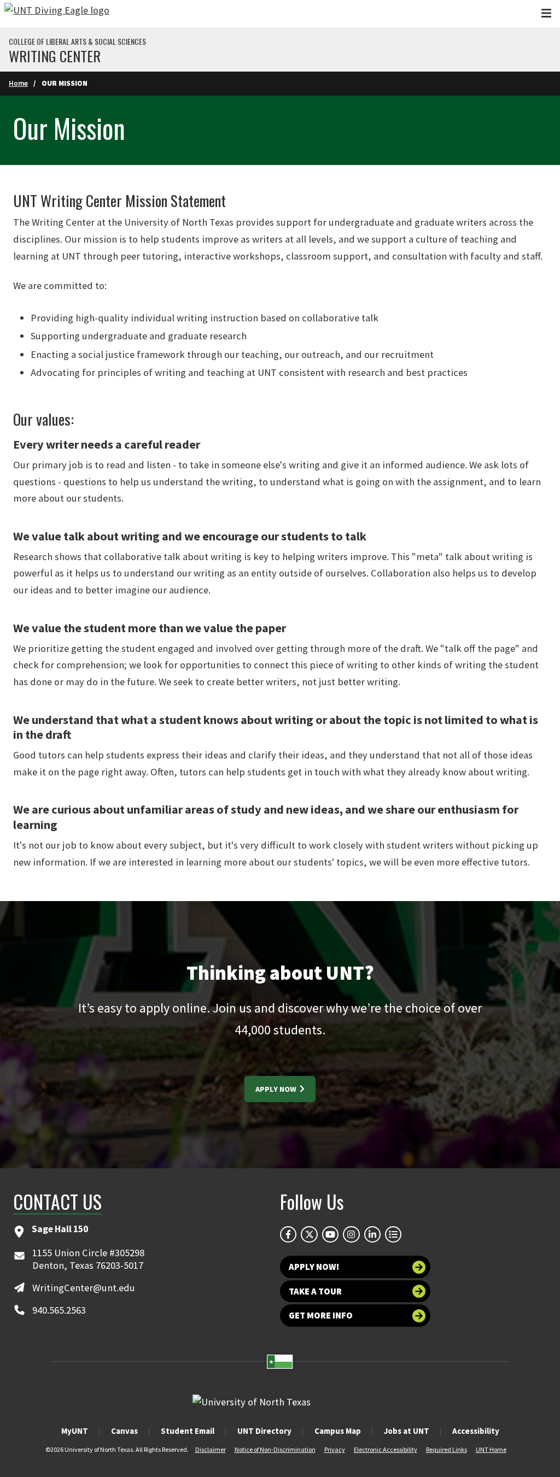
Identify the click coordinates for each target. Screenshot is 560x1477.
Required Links (446, 1449)
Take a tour (315, 1291)
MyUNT (74, 1431)
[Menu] (546, 13)
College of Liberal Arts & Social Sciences (77, 41)
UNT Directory (264, 1431)
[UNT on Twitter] (309, 1234)
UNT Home (491, 1449)
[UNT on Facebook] (288, 1234)
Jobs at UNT (406, 1431)
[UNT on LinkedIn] (372, 1234)
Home (18, 83)
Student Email (187, 1431)
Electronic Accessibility (385, 1449)
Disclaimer (210, 1449)
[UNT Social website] (393, 1234)
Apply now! (314, 1266)
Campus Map (337, 1431)
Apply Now (276, 1089)
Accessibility (475, 1431)
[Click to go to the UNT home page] (56, 14)
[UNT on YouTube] (330, 1234)
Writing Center (55, 56)
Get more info (321, 1315)
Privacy (334, 1449)
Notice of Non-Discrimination (275, 1449)
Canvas (124, 1431)
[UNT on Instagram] (351, 1234)
